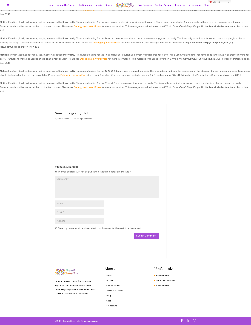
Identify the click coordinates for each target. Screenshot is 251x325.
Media (99, 5)
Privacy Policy (162, 275)
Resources (179, 5)
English (216, 2)
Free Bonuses (145, 5)
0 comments (87, 118)
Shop (206, 5)
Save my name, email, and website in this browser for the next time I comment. (100, 228)
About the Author (66, 5)
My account (195, 5)
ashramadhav (63, 118)
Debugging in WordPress (87, 26)
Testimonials (85, 5)
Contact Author (163, 5)
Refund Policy (162, 285)
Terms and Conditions (165, 280)
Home (51, 5)
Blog (107, 5)
